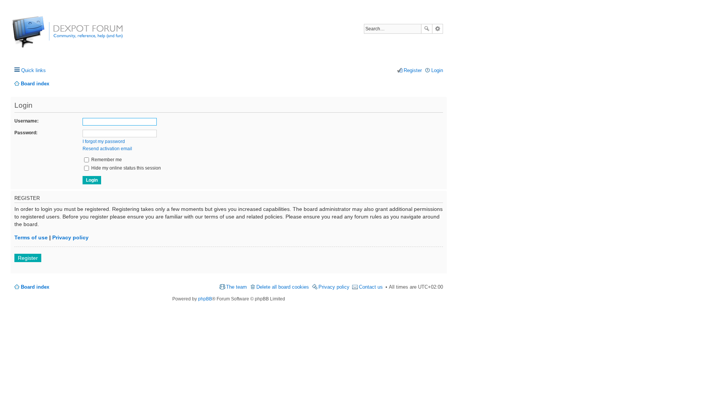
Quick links (33, 70)
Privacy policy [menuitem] (333, 287)
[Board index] (40, 36)
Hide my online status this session (125, 168)
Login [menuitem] (437, 70)
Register (28, 258)
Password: (25, 132)
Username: (26, 121)
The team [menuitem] (236, 287)
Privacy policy (70, 237)
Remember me (106, 159)
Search (426, 28)
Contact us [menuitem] (371, 287)
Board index (35, 287)
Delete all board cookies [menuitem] (282, 287)
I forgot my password (104, 141)
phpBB (205, 299)
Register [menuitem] (413, 70)
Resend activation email (107, 148)
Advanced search (437, 28)
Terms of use (31, 237)
